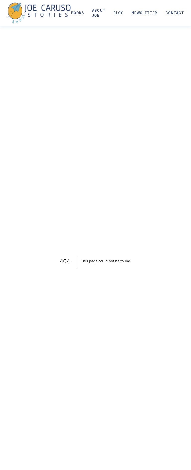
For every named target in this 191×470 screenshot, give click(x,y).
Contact (174, 13)
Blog (118, 13)
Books (77, 13)
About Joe (98, 12)
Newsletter (144, 13)
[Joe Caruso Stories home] (39, 12)
